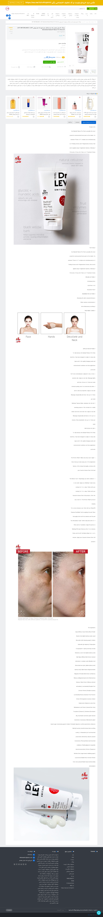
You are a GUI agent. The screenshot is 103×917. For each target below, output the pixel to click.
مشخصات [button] (77, 122)
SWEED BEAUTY (43, 14)
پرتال (89, 915)
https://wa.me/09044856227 (18, 14)
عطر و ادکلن (52, 15)
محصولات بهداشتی (57, 14)
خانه (95, 14)
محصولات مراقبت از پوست (77, 15)
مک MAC (28, 14)
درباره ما (86, 14)
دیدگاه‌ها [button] (70, 122)
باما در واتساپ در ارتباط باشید (15, 2)
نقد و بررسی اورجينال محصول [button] (89, 122)
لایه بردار (60, 35)
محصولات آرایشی (70, 14)
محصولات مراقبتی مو (64, 15)
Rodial (37, 14)
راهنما (91, 14)
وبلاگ (82, 14)
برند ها (48, 14)
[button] (92, 8)
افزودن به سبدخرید (48, 62)
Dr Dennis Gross (32, 15)
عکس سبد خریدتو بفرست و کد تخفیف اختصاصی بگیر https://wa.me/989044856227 (60, 2)
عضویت (9, 910)
